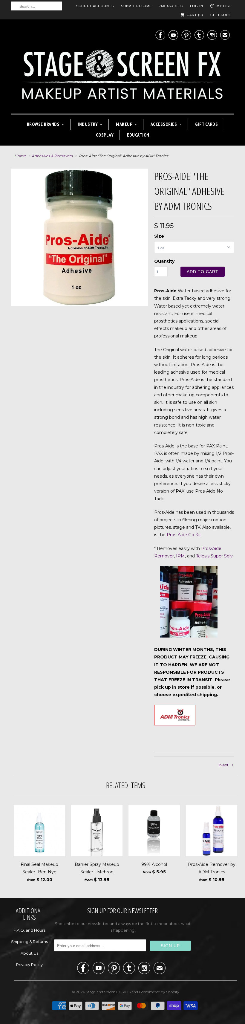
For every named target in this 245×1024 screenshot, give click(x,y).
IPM (180, 556)
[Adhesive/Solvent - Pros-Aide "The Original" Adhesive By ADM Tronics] (79, 237)
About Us (29, 953)
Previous (12, 241)
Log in (196, 6)
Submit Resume (136, 6)
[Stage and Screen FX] (122, 68)
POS (126, 992)
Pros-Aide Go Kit (184, 534)
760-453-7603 (171, 6)
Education (138, 135)
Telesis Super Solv (214, 556)
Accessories (164, 124)
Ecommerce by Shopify (159, 992)
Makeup (124, 124)
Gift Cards (206, 124)
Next (147, 241)
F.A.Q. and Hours (29, 930)
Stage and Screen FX (103, 992)
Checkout (220, 15)
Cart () (194, 15)
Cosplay (105, 135)
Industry (88, 124)
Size (159, 236)
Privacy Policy (29, 964)
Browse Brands (43, 124)
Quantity (164, 261)
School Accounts (95, 6)
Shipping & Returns (29, 941)
